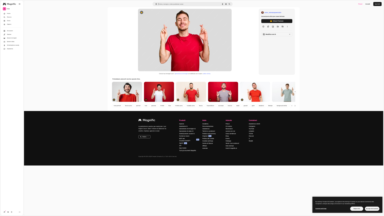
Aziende (205, 148)
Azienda (229, 120)
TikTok (251, 133)
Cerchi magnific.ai (231, 148)
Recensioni (229, 129)
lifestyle (270, 105)
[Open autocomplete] (155, 4)
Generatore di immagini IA (187, 129)
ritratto (162, 105)
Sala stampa (230, 146)
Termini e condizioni (208, 131)
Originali (206, 136)
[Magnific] (146, 120)
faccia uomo (128, 105)
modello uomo (191, 105)
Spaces (181, 124)
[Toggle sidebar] (19, 4)
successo (221, 105)
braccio (230, 105)
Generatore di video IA (186, 131)
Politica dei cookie (208, 138)
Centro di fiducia (207, 143)
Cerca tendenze (231, 133)
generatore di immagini (181, 73)
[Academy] (8, 212)
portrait (138, 105)
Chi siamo (229, 126)
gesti (253, 105)
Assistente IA (183, 126)
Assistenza (205, 129)
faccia (200, 105)
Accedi (367, 4)
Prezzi (360, 4)
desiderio (261, 105)
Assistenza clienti (254, 124)
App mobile (182, 148)
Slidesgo (228, 141)
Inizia (204, 120)
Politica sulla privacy (209, 133)
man (146, 105)
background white (282, 105)
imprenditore (210, 105)
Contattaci (253, 120)
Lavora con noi (230, 131)
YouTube (251, 129)
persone (153, 105)
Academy (205, 124)
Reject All (357, 209)
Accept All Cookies (372, 209)
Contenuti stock (184, 136)
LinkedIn (251, 131)
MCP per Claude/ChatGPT (189, 140)
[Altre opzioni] (287, 27)
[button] (144, 136)
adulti (237, 105)
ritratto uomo (179, 105)
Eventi (228, 138)
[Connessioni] (4, 212)
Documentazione (207, 126)
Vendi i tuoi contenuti (232, 143)
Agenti (183, 143)
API (180, 145)
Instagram (252, 126)
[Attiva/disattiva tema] (11, 212)
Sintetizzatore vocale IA (187, 133)
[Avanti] (295, 92)
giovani (246, 105)
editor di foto (206, 73)
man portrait (117, 105)
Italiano (144, 137)
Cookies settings (207, 141)
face (169, 105)
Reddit (251, 141)
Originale (151, 13)
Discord (251, 136)
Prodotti (182, 120)
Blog (227, 136)
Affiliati (204, 146)
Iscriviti (377, 4)
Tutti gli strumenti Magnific (187, 150)
